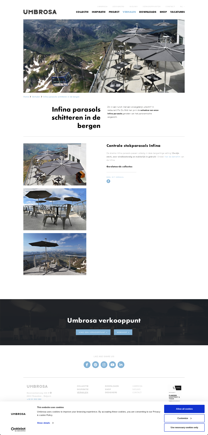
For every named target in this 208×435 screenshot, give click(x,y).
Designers (119, 7)
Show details (43, 423)
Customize (182, 418)
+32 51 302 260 (34, 399)
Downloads (147, 11)
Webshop (122, 332)
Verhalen (129, 11)
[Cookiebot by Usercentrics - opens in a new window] (18, 429)
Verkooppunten (152, 7)
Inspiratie (98, 11)
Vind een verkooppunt (92, 332)
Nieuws (134, 7)
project (114, 11)
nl (181, 6)
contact (170, 7)
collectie (82, 11)
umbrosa (102, 7)
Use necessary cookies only (184, 427)
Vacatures (177, 11)
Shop (163, 11)
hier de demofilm (173, 156)
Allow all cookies (184, 409)
